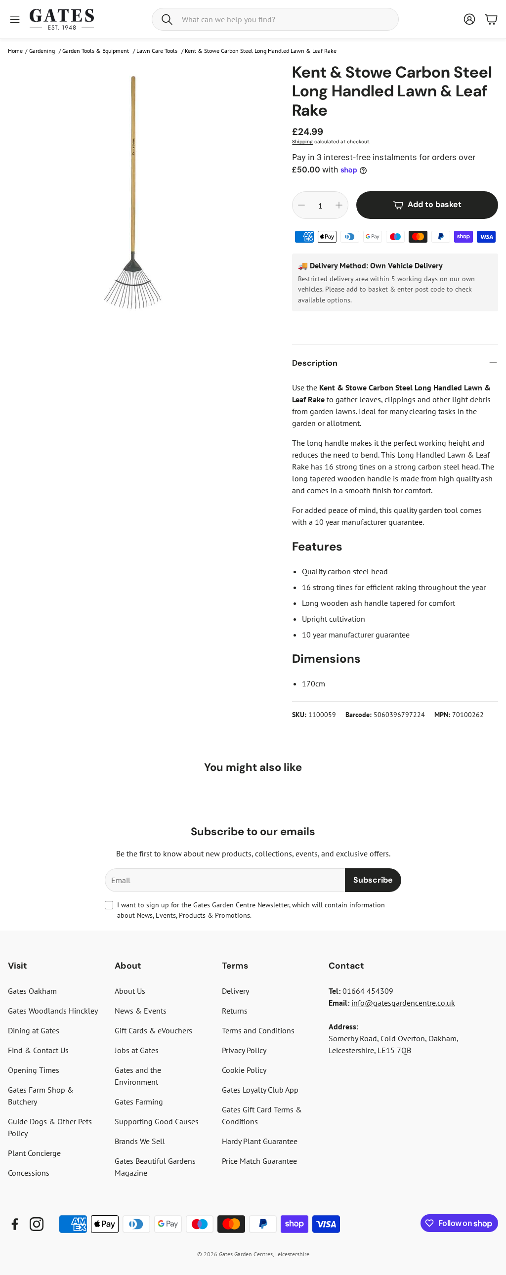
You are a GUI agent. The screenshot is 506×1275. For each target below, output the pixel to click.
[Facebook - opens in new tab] (15, 1224)
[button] (275, 19)
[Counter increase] (339, 205)
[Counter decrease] (301, 205)
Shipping (302, 141)
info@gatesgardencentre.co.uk (403, 1003)
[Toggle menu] (15, 19)
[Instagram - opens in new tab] (36, 1224)
